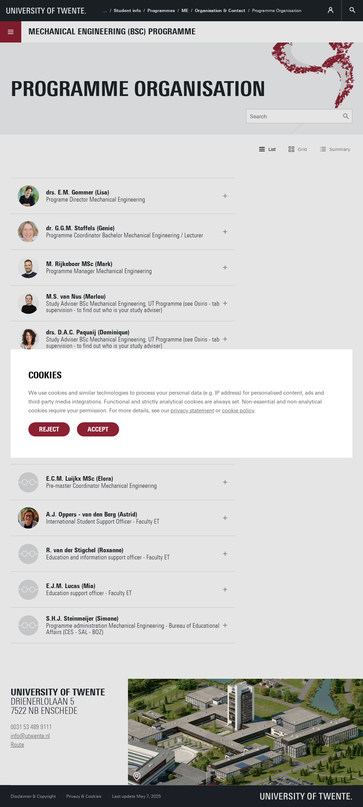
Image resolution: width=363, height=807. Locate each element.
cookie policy (238, 410)
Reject (49, 429)
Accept (98, 429)
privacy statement (192, 410)
